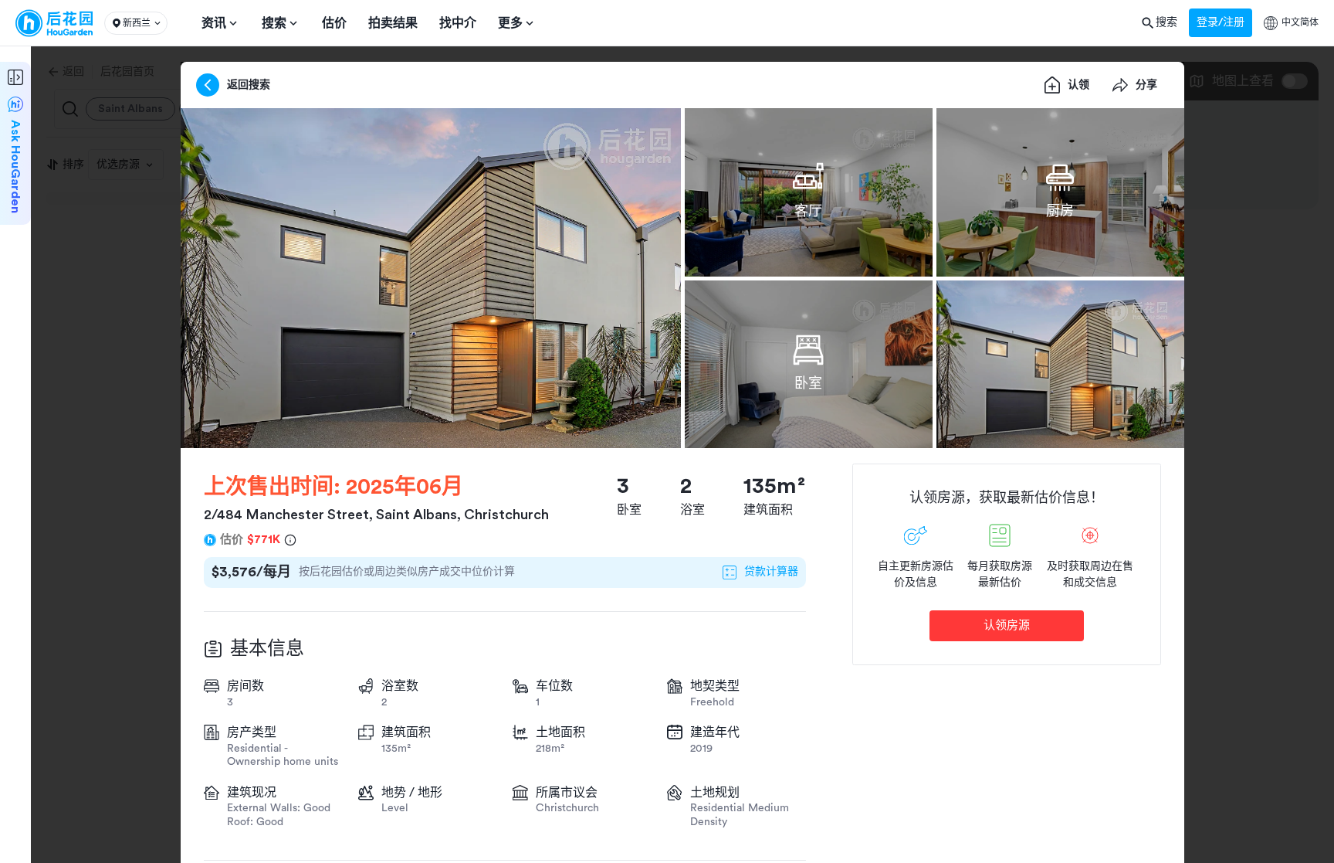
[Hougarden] (54, 23)
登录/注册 (1220, 22)
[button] (136, 23)
